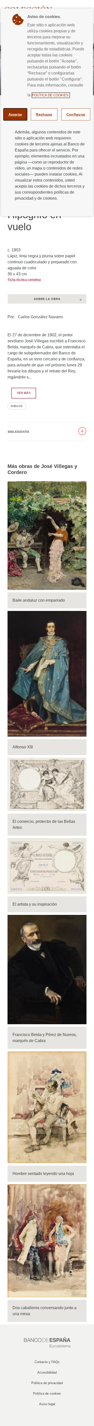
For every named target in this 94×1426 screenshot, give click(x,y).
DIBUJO (17, 406)
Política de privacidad (47, 1383)
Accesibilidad (47, 1372)
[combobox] (47, 299)
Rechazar (44, 114)
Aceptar (15, 114)
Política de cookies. (50, 95)
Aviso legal (47, 1404)
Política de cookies (47, 1393)
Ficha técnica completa (24, 279)
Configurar (75, 114)
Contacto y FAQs (47, 1362)
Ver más (21, 393)
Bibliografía (18, 432)
